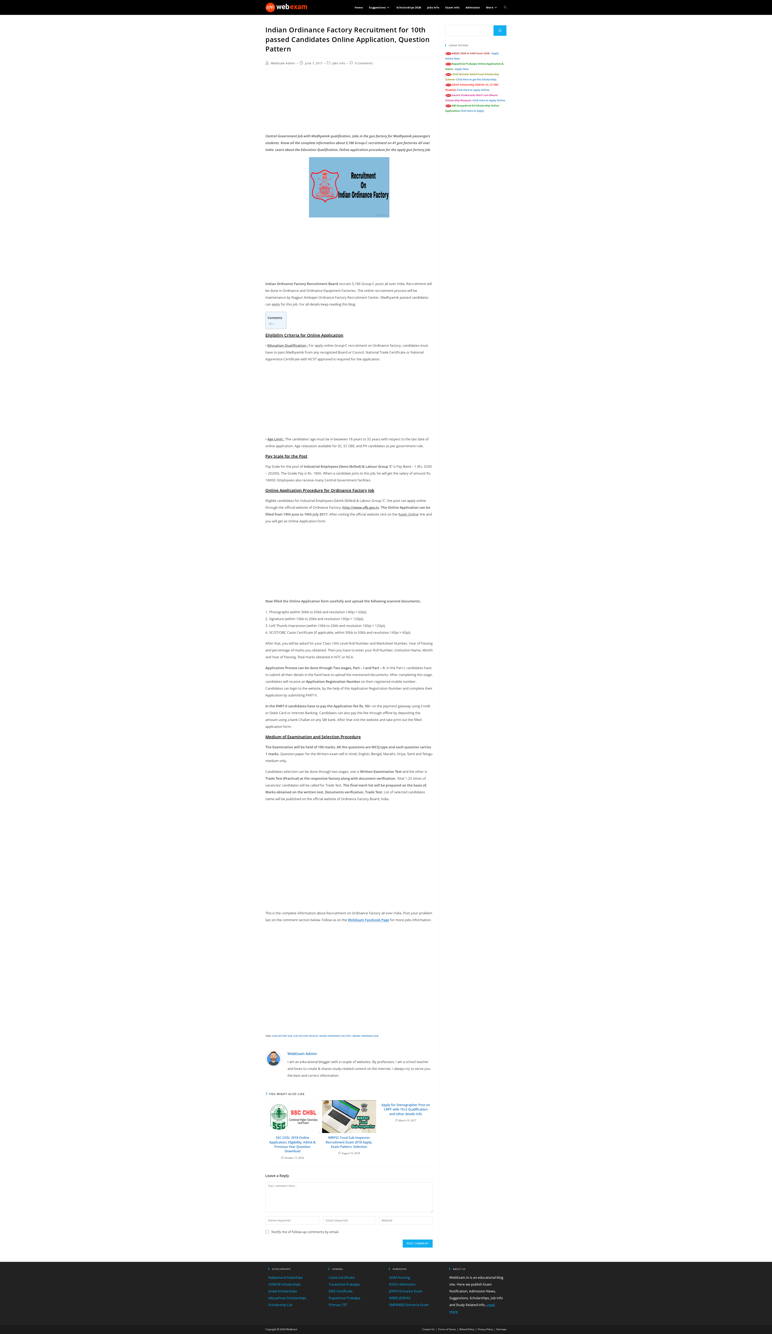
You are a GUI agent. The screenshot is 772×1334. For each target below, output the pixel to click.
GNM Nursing (399, 1277)
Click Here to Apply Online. (473, 90)
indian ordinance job (365, 1035)
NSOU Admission (402, 1284)
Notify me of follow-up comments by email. (305, 1231)
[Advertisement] (349, 101)
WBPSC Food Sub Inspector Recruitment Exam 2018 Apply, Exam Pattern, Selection (349, 1142)
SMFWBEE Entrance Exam (409, 1304)
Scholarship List (280, 1304)
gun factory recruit (305, 1035)
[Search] (500, 30)
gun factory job (282, 1035)
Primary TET (338, 1304)
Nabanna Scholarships (285, 1277)
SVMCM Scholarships (284, 1284)
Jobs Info (338, 63)
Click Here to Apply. (472, 111)
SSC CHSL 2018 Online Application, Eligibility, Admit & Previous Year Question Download (292, 1144)
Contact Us (428, 1329)
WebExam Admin (283, 63)
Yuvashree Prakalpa (344, 1284)
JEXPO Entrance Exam (406, 1291)
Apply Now (462, 69)
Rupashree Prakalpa (344, 1298)
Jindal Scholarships (282, 1291)
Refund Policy (466, 1329)
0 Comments (364, 63)
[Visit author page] (273, 1058)
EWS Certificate (341, 1291)
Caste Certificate (342, 1277)
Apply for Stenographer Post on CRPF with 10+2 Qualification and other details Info (405, 1109)
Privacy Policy (485, 1329)
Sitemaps (501, 1329)
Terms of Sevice (447, 1329)
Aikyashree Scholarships (287, 1298)
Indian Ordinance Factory (335, 1035)
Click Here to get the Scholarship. (476, 79)
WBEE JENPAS (399, 1298)
